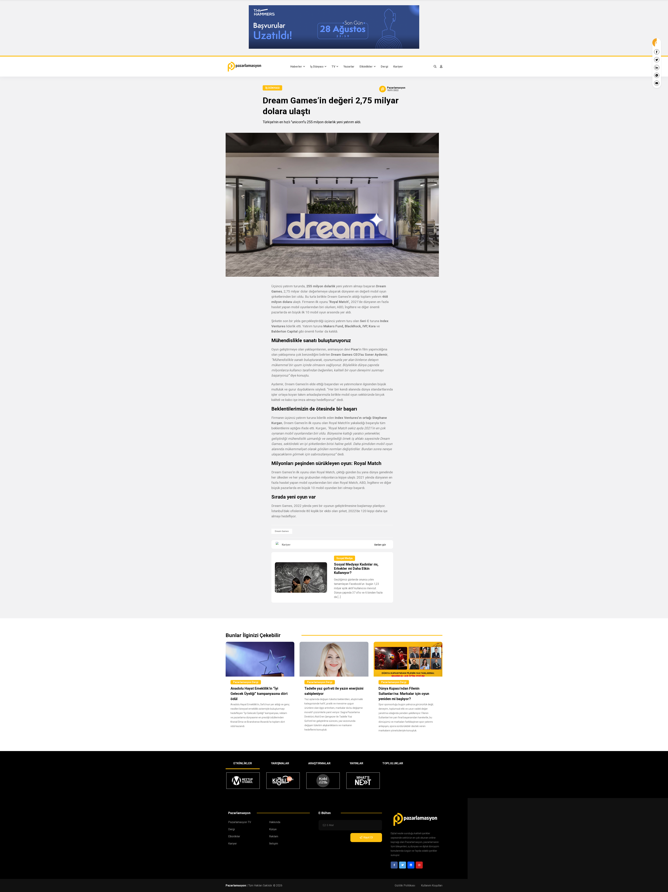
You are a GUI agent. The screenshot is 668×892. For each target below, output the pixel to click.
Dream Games (282, 531)
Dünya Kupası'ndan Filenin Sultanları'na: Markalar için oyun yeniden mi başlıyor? (404, 693)
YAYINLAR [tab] (356, 763)
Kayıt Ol (368, 837)
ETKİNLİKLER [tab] (242, 763)
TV (334, 66)
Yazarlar (348, 66)
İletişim (273, 843)
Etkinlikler (366, 66)
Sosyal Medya (344, 558)
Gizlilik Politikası (405, 885)
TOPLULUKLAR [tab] (392, 763)
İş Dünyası (317, 66)
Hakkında (274, 822)
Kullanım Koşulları (431, 885)
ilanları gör (380, 544)
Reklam (273, 836)
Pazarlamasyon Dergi (245, 682)
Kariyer (398, 66)
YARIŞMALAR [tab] (280, 763)
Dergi (384, 66)
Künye (273, 829)
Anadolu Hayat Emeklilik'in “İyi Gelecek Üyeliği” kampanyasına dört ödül (259, 693)
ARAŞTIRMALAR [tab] (319, 763)
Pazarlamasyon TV (239, 822)
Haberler (296, 66)
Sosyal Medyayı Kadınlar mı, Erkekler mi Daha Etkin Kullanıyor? (356, 568)
